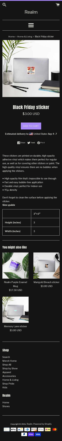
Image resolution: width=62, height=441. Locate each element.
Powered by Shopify (42, 424)
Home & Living (10, 379)
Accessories (9, 376)
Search (6, 357)
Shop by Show (10, 368)
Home (5, 402)
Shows (6, 406)
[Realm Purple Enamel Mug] (15, 265)
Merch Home (9, 360)
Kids (4, 387)
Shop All (6, 364)
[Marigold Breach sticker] (46, 265)
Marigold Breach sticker (46, 282)
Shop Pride (8, 383)
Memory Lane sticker (15, 326)
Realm (31, 12)
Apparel (6, 372)
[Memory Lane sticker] (15, 310)
